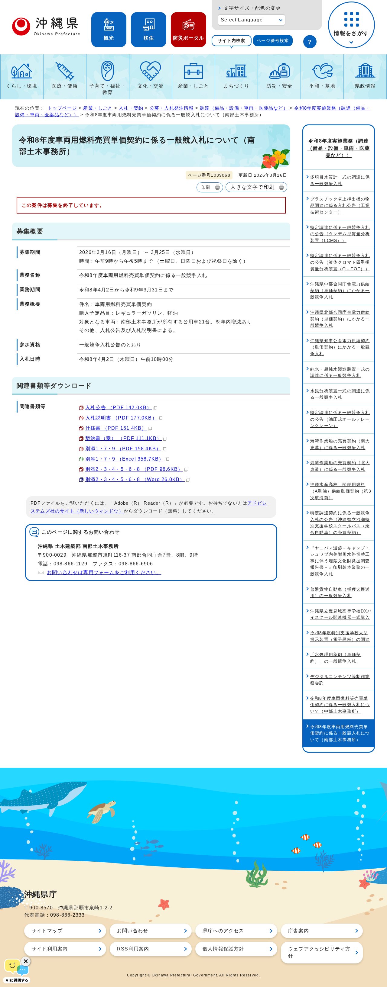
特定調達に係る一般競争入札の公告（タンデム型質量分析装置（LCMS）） (340, 234)
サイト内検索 (231, 40)
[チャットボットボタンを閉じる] (26, 961)
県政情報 (365, 85)
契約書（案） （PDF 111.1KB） (123, 438)
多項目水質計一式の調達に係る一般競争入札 (340, 180)
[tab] (232, 40)
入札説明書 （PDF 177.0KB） (121, 417)
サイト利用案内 (49, 948)
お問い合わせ (132, 930)
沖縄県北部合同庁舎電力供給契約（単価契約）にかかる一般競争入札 (340, 319)
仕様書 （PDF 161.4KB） (116, 428)
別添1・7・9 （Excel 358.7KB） (124, 458)
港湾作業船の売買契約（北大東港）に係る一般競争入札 (340, 466)
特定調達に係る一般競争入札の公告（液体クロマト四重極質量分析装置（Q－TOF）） (340, 262)
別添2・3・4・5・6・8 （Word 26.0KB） (135, 479)
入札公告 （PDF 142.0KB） (118, 407)
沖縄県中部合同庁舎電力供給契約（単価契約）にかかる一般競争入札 (340, 290)
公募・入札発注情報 (172, 108)
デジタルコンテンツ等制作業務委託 (340, 680)
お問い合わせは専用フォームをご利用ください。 (104, 572)
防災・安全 (279, 85)
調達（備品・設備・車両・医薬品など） (244, 108)
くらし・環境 (21, 85)
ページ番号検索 (273, 40)
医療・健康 (65, 85)
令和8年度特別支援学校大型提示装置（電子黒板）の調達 (340, 636)
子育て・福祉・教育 (107, 89)
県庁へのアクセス (223, 930)
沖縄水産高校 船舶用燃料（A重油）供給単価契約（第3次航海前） (340, 491)
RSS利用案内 (133, 948)
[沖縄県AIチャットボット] (16, 970)
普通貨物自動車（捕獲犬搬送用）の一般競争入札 (340, 592)
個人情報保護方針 (223, 948)
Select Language (242, 19)
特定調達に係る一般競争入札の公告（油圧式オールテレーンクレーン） (340, 419)
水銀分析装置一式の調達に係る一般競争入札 (340, 394)
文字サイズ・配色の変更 (252, 8)
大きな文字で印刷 (252, 187)
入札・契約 (131, 108)
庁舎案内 (298, 930)
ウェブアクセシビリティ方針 (319, 952)
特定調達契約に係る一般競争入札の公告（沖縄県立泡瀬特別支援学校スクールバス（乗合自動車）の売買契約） (340, 522)
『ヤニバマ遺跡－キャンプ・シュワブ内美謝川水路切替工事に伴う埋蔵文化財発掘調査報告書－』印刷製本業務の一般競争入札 (340, 560)
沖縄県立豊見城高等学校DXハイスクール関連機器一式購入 (341, 614)
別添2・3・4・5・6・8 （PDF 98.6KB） (134, 469)
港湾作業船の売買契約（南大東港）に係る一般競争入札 (340, 444)
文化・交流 (151, 85)
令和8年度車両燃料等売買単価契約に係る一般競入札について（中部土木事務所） (340, 705)
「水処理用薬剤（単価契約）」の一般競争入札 (335, 658)
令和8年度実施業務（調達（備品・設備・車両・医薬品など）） (338, 148)
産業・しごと (193, 85)
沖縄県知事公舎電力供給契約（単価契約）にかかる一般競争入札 (340, 347)
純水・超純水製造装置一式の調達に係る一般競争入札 (340, 372)
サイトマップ (47, 930)
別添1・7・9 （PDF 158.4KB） (123, 448)
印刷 (205, 187)
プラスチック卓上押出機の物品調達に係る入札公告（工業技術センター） (340, 205)
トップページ (62, 108)
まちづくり (236, 85)
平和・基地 (322, 85)
